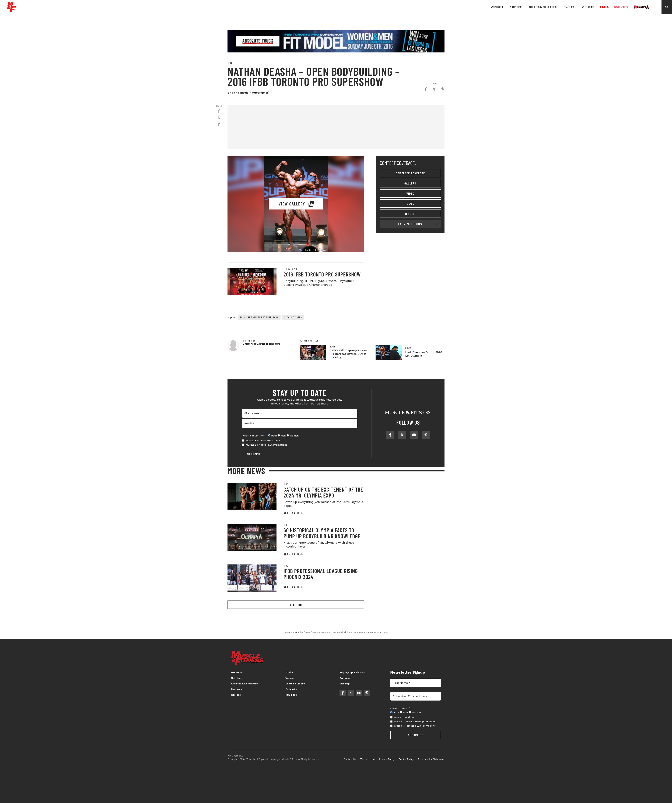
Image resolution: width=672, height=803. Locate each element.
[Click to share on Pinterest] (442, 89)
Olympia (641, 7)
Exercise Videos (295, 683)
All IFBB (296, 605)
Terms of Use (367, 759)
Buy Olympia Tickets (352, 672)
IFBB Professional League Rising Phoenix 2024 (321, 573)
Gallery (410, 183)
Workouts (497, 7)
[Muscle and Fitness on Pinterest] (426, 435)
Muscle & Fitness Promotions (263, 440)
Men (283, 435)
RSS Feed (291, 694)
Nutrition (516, 7)
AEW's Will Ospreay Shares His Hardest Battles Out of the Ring (348, 354)
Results (410, 214)
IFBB (230, 62)
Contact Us (350, 759)
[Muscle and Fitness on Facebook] (390, 435)
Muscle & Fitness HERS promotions (415, 721)
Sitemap (345, 683)
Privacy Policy (387, 759)
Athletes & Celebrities (543, 7)
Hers (621, 7)
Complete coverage (410, 173)
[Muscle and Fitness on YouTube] (414, 435)
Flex (605, 7)
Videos (289, 678)
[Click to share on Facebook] (426, 89)
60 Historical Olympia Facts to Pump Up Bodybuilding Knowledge (322, 533)
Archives (345, 678)
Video (410, 193)
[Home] (11, 11)
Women (294, 435)
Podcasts (291, 689)
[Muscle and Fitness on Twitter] (402, 435)
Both (274, 435)
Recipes (236, 694)
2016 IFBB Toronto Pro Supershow (322, 274)
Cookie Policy (406, 759)
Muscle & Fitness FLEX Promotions (266, 444)
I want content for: (253, 435)
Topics (289, 672)
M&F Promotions (404, 717)
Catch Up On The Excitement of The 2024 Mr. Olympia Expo (323, 492)
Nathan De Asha (293, 317)
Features (569, 7)
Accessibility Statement (431, 759)
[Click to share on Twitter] (434, 89)
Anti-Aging (588, 7)
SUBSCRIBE (254, 454)
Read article (293, 513)
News (410, 203)
